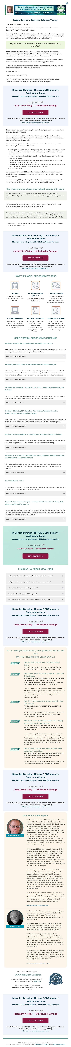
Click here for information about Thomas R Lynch (38, 963)
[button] (67, 3)
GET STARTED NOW (35, 112)
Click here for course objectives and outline (35, 122)
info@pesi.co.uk (38, 1044)
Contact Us (37, 981)
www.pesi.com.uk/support (59, 1044)
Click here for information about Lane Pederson (38, 905)
